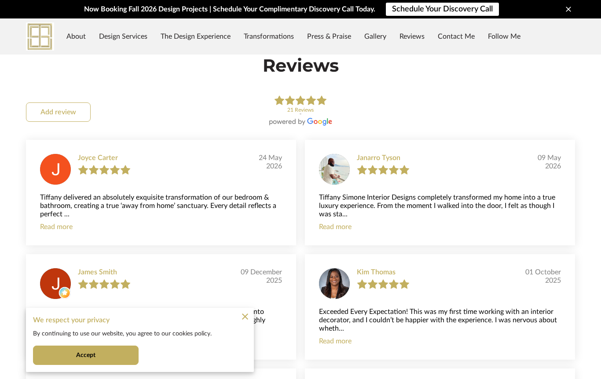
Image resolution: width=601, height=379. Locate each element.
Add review (58, 112)
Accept (86, 355)
